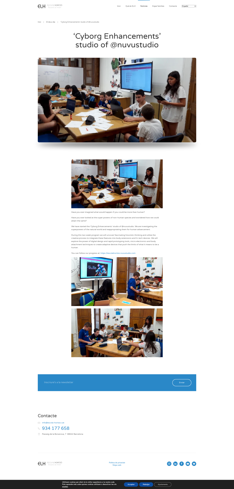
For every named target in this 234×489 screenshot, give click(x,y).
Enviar (182, 383)
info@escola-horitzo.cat (53, 422)
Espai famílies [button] (158, 6)
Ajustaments (163, 484)
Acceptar (131, 484)
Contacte (173, 6)
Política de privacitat (117, 463)
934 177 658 (55, 428)
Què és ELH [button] (131, 6)
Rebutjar (146, 484)
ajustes (65, 486)
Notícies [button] (143, 6)
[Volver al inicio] (50, 6)
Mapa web (117, 465)
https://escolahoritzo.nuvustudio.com (118, 253)
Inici (119, 6)
